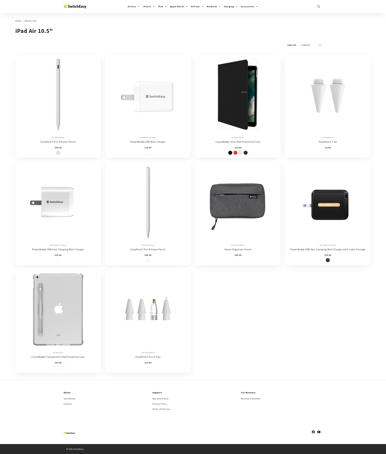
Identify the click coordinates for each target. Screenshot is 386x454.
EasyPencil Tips (328, 141)
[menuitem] (134, 6)
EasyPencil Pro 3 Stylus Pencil (58, 141)
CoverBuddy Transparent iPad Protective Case (58, 356)
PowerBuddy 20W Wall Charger (148, 141)
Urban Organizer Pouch (238, 249)
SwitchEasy (69, 398)
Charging (229, 6)
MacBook (212, 6)
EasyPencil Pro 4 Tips (148, 356)
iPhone (147, 6)
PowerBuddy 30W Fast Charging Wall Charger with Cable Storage (327, 249)
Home (18, 21)
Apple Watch (177, 6)
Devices (132, 6)
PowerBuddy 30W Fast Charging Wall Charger (58, 249)
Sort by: (292, 45)
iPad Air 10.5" (31, 21)
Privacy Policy (159, 404)
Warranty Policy (160, 398)
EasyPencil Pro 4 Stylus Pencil (148, 249)
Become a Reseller (251, 398)
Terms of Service (161, 409)
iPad (160, 6)
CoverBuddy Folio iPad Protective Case (238, 141)
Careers (68, 404)
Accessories (247, 6)
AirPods (195, 6)
